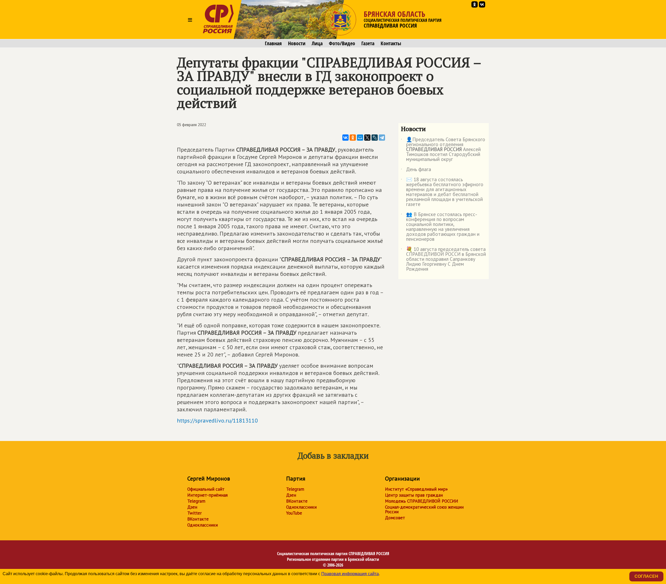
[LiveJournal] (375, 137)
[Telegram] (382, 137)
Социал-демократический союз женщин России (424, 509)
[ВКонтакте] (345, 137)
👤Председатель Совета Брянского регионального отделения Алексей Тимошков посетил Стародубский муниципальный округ (443, 149)
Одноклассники (202, 525)
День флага (416, 170)
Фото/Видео (342, 43)
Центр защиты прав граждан (414, 495)
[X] (367, 137)
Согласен (646, 576)
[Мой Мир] (360, 137)
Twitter (194, 513)
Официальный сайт (206, 489)
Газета (367, 43)
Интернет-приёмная (207, 495)
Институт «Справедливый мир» (416, 489)
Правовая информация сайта (350, 574)
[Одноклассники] (353, 137)
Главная (273, 43)
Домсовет (395, 517)
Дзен (192, 507)
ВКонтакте (198, 519)
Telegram (196, 501)
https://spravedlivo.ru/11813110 (217, 420)
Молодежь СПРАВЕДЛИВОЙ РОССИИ (421, 501)
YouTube (294, 513)
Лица (317, 43)
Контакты (391, 43)
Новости (296, 43)
